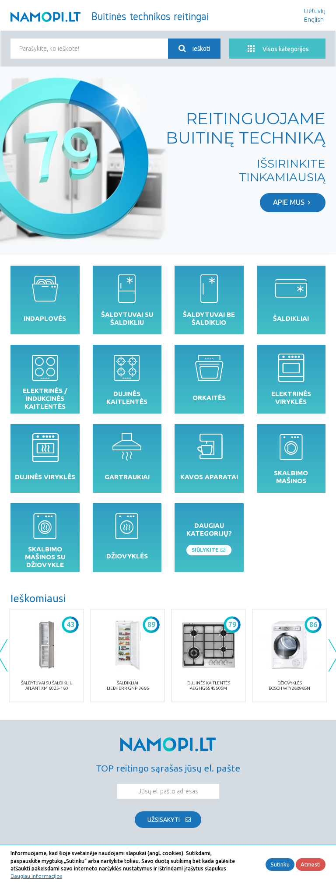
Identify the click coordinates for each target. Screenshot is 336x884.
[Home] (45, 17)
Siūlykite (205, 550)
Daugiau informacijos (36, 876)
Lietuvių (315, 10)
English (314, 19)
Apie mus (288, 202)
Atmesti (311, 864)
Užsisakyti (163, 819)
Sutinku (280, 864)
